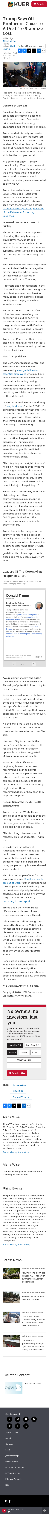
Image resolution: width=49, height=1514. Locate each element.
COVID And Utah (32, 1383)
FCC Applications (12, 1473)
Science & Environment (33, 1268)
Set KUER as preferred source (32, 46)
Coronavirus (20, 1085)
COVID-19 (18, 1091)
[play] (4, 1510)
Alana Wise (9, 41)
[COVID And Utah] (13, 1388)
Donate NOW (18, 1073)
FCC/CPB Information (14, 1467)
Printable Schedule (13, 1479)
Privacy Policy (11, 1462)
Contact (9, 1444)
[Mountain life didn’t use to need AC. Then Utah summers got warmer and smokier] (11, 1273)
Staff (7, 1450)
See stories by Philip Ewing (16, 1244)
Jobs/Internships (12, 1456)
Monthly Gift (15, 1045)
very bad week (15, 406)
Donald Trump (21, 1097)
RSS (7, 1485)
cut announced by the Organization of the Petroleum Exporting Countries (23, 212)
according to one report (16, 901)
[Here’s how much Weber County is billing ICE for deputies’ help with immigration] (11, 1317)
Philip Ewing (9, 47)
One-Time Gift (32, 1045)
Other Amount (24, 1060)
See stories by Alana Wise (16, 1152)
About (8, 1438)
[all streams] (45, 1510)
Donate (40, 4)
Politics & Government (33, 1312)
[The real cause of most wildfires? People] (11, 1297)
